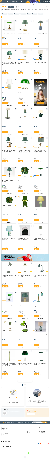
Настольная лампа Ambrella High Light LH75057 (24, 121)
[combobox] (14, 17)
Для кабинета (16, 13)
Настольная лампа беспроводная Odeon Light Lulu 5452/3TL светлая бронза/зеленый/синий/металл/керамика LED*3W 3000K (40, 34)
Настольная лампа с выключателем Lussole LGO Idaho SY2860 (8, 209)
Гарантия (2, 429)
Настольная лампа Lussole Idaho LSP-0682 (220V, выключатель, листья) (25, 180)
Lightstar (28, 433)
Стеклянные (11, 13)
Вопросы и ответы (4, 435)
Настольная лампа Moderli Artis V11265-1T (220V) (40, 276)
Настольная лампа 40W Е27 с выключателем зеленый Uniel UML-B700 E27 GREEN (40, 305)
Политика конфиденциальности (4, 428)
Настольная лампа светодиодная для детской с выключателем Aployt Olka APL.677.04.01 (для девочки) (24, 210)
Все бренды (29, 436)
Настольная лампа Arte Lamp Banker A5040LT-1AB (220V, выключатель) (24, 92)
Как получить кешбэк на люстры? (13, 402)
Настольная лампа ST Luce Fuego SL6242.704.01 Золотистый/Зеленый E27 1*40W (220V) (40, 151)
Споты (40, 433)
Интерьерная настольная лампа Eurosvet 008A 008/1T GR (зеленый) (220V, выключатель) (9, 180)
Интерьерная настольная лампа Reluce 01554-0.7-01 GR (8, 239)
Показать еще (25, 380)
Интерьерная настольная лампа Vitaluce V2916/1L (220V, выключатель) (9, 305)
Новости (2, 434)
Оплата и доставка (25, 4)
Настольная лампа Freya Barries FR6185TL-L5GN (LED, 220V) (9, 121)
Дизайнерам (46, 4)
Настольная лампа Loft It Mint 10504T (40, 62)
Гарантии (34, 4)
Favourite (28, 432)
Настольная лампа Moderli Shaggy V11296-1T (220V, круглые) (25, 276)
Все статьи (37, 404)
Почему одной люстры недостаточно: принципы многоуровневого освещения (37, 398)
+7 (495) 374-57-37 (18, 6)
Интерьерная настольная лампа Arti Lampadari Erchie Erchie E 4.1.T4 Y (24, 305)
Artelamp (28, 427)
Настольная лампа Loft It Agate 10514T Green (24, 63)
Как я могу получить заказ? (13, 398)
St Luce (28, 431)
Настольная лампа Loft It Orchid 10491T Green (8, 92)
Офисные (28, 13)
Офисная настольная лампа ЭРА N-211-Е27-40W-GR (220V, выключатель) (25, 334)
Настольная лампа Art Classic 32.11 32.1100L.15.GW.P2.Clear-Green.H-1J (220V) (8, 334)
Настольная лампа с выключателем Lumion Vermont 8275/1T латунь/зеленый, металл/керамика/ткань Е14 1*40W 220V (24, 151)
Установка (30, 4)
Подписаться (43, 422)
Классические (34, 13)
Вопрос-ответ (12, 397)
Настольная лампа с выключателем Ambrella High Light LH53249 (39, 121)
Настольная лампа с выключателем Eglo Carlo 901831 (9, 276)
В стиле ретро (4, 13)
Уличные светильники (42, 432)
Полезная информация (4, 433)
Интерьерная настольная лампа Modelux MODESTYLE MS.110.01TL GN (25, 364)
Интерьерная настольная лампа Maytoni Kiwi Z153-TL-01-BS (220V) (9, 34)
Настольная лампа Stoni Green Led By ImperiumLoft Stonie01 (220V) (24, 239)
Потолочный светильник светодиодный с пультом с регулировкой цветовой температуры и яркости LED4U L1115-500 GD (15, 412)
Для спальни (41, 13)
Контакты (37, 4)
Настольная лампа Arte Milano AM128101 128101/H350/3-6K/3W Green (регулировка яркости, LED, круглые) (9, 364)
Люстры (40, 427)
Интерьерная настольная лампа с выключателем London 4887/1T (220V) (24, 34)
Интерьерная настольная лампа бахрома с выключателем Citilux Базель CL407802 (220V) (9, 63)
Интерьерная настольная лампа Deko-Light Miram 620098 (40, 364)
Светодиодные (23, 13)
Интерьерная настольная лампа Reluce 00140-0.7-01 (40, 209)
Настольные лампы (42, 431)
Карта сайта (3, 438)
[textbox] (14, 17)
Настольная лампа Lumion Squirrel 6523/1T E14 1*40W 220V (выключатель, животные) (9, 151)
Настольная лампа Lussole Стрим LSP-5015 (41, 179)
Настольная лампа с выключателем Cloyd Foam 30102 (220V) (40, 334)
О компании (42, 4)
